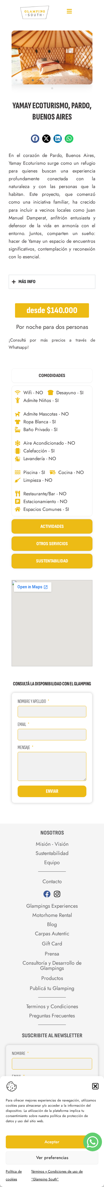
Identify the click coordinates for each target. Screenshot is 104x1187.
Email (22, 724)
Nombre (19, 1053)
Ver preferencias (52, 1157)
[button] (95, 1086)
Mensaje (24, 747)
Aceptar (52, 1142)
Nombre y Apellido (32, 701)
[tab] (52, 375)
